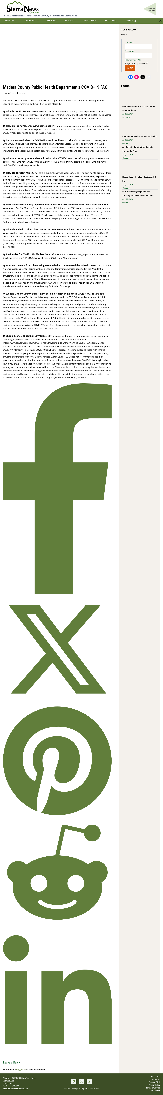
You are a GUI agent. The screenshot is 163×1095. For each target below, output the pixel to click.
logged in (21, 1069)
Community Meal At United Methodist (139, 136)
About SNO (155, 1076)
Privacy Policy (154, 1085)
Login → (125, 34)
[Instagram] (89, 1081)
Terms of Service (153, 1088)
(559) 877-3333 (8, 1080)
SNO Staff (7, 93)
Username (130, 42)
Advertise (156, 1079)
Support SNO (154, 1082)
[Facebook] (73, 1081)
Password (129, 50)
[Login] (160, 20)
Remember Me (133, 59)
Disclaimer (155, 1090)
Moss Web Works (92, 1088)
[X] (81, 1081)
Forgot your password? (136, 63)
